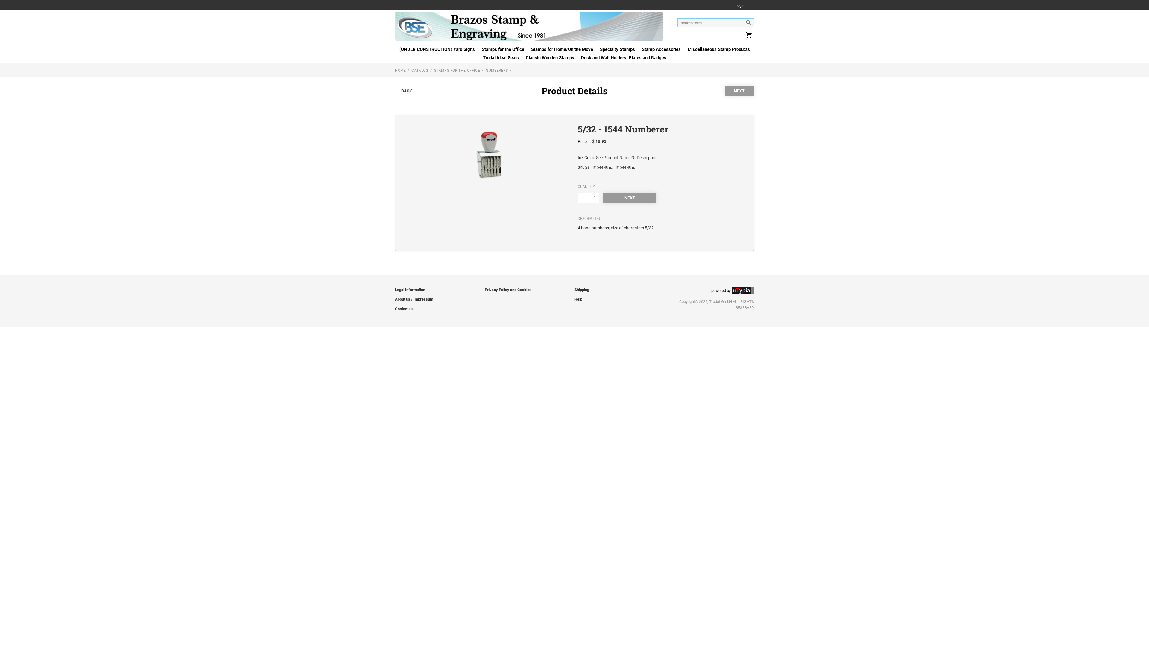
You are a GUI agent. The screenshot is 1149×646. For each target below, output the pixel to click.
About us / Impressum (414, 299)
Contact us (404, 309)
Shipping (581, 289)
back (406, 91)
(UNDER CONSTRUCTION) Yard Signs (437, 49)
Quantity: (587, 187)
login (740, 6)
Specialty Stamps (617, 49)
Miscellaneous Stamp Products (719, 49)
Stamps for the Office (503, 49)
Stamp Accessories (661, 49)
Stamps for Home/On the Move (562, 49)
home (400, 70)
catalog (419, 70)
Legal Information (410, 289)
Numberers (497, 70)
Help (578, 299)
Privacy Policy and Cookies (508, 289)
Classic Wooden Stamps (550, 57)
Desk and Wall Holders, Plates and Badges (623, 57)
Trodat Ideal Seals (501, 57)
